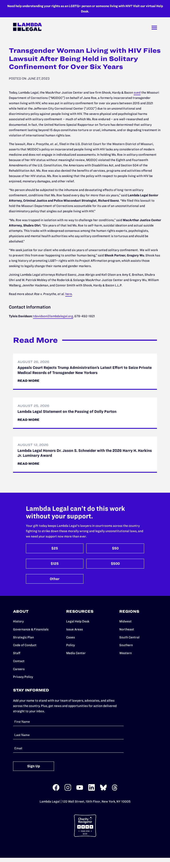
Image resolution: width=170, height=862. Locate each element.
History (18, 621)
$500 (115, 563)
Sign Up (33, 766)
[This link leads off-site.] (56, 789)
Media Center (76, 653)
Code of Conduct (25, 645)
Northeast (126, 629)
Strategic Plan (23, 637)
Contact (19, 661)
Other (55, 579)
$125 (55, 563)
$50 (115, 548)
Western (125, 653)
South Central (129, 637)
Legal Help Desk (77, 621)
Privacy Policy (23, 677)
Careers (19, 669)
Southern (126, 645)
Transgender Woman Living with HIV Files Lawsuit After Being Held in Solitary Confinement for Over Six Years (85, 58)
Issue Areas (74, 629)
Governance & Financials (30, 629)
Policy (70, 645)
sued (137, 92)
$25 (54, 548)
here (68, 294)
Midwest (125, 621)
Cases (70, 637)
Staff (16, 653)
